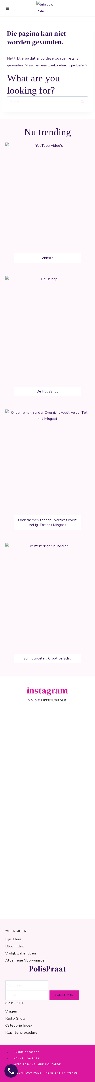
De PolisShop (47, 391)
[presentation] (47, 206)
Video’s (47, 257)
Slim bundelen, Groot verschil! (47, 658)
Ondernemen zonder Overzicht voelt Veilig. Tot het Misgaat (47, 522)
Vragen (11, 1011)
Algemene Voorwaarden (26, 960)
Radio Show (15, 1018)
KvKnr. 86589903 (26, 1052)
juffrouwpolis (53, 701)
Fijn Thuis (13, 939)
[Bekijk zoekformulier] (86, 8)
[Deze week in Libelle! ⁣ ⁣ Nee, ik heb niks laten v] (47, 768)
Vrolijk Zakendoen (20, 953)
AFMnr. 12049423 (26, 1058)
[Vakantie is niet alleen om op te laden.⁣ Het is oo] (47, 869)
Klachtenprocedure (21, 1032)
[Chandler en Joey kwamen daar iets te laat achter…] (47, 823)
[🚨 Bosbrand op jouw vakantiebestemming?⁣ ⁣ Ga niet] (47, 899)
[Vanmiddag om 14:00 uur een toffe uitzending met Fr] (47, 725)
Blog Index (14, 946)
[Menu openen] (7, 8)
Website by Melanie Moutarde (37, 1064)
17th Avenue (68, 1072)
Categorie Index (18, 1025)
